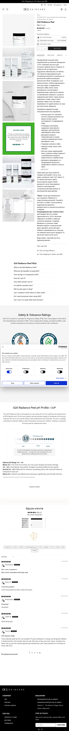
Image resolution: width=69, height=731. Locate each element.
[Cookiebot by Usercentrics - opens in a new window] (59, 347)
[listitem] (34, 267)
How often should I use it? (23, 282)
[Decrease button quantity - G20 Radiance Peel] (39, 48)
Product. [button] (35, 550)
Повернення (8, 723)
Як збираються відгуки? (9, 654)
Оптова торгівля (10, 705)
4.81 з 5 (38, 512)
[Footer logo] (13, 690)
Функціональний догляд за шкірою (49, 702)
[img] (6, 562)
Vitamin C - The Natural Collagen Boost (50, 705)
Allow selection (34, 383)
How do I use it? (19, 278)
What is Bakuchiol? (43, 708)
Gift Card (50, 5)
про (5, 699)
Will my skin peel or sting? (23, 289)
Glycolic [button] (46, 547)
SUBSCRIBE (61, 725)
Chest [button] (21, 547)
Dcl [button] (40, 547)
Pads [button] (57, 547)
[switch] (26, 371)
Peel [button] (63, 547)
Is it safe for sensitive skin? (23, 285)
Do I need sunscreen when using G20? (27, 296)
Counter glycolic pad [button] (31, 547)
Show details (60, 378)
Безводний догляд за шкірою (47, 699)
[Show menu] (3, 9)
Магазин (7, 702)
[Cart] (65, 9)
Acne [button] (15, 547)
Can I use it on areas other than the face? (28, 300)
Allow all (56, 383)
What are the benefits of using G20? (26, 271)
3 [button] (34, 653)
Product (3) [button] (8, 547)
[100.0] (33, 535)
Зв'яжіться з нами (10, 717)
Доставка (7, 720)
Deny (12, 383)
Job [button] (52, 547)
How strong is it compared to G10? (26, 275)
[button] (41, 28)
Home (38, 15)
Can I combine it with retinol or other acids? (29, 293)
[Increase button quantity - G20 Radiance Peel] (45, 48)
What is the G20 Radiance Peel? (25, 267)
